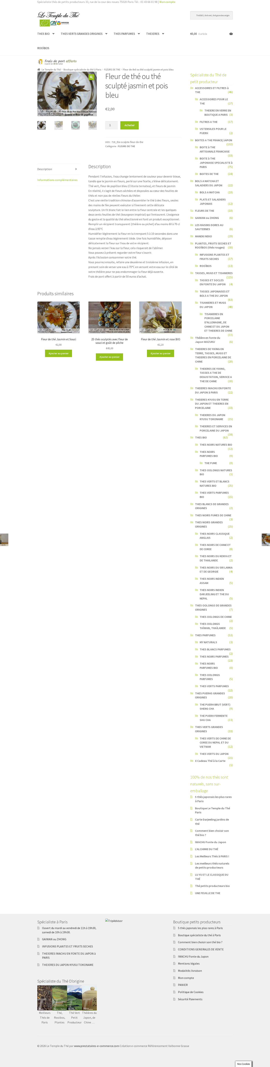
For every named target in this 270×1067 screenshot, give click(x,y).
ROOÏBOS (43, 48)
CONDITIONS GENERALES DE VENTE (201, 949)
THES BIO (43, 33)
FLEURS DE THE (112, 69)
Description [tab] (44, 169)
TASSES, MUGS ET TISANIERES (214, 273)
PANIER (183, 985)
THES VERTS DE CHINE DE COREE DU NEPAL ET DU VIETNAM (215, 742)
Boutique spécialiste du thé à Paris (82, 69)
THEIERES (152, 33)
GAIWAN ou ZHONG (207, 218)
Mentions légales (189, 963)
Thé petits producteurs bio (212, 886)
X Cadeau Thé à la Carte (210, 761)
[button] (91, 77)
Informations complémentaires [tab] (57, 180)
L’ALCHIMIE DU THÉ (206, 849)
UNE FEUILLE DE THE (207, 893)
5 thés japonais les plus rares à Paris (200, 928)
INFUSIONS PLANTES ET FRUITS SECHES (67, 946)
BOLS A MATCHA (210, 192)
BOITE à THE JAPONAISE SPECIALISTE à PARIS (216, 162)
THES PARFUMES (124, 33)
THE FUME (210, 463)
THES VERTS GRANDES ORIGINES (81, 33)
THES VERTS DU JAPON (214, 754)
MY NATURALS (208, 642)
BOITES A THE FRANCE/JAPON (213, 140)
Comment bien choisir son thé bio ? (200, 942)
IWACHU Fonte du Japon (210, 842)
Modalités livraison (190, 970)
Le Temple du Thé (51, 69)
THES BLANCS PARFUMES (215, 649)
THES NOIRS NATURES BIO (216, 444)
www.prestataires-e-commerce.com (96, 1046)
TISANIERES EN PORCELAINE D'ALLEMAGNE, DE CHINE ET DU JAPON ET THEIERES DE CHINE (218, 322)
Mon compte (167, 2)
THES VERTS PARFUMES (214, 686)
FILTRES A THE (208, 122)
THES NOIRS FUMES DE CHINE (213, 515)
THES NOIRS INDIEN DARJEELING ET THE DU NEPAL (214, 594)
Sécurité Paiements (190, 999)
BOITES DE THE (209, 174)
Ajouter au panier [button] (59, 353)
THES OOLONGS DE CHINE (216, 617)
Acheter (130, 125)
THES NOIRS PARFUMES (214, 656)
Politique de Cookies (191, 992)
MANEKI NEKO (203, 236)
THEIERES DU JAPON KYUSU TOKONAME (67, 965)
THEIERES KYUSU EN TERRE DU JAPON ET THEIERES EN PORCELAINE (212, 404)
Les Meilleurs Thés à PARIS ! (212, 856)
